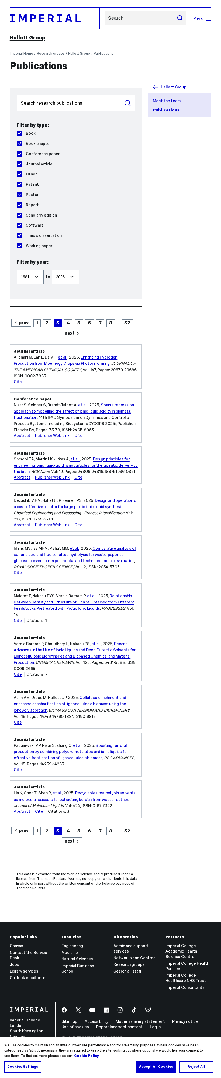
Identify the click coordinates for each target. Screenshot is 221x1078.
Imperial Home (21, 53)
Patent (32, 184)
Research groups (51, 53)
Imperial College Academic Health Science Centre (181, 951)
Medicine (69, 952)
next (70, 333)
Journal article (39, 164)
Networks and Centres (134, 957)
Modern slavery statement (140, 1021)
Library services (24, 971)
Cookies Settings (22, 1066)
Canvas (16, 945)
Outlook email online (29, 977)
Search (127, 103)
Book (30, 133)
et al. (62, 357)
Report (32, 204)
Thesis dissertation (43, 235)
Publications (103, 53)
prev (24, 323)
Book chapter (38, 143)
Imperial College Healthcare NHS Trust (185, 978)
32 (127, 323)
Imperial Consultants (185, 987)
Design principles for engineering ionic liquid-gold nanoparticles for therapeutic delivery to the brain (76, 465)
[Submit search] (179, 18)
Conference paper (42, 153)
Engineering (72, 945)
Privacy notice (185, 1021)
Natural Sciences (77, 958)
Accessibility (96, 1021)
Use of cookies (75, 1026)
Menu (198, 18)
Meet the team (167, 100)
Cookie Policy (86, 1056)
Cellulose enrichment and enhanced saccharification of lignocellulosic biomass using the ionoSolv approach (70, 703)
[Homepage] (55, 18)
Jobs (14, 964)
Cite (18, 381)
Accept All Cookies (156, 1066)
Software (34, 225)
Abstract (22, 435)
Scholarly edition (41, 215)
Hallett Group (27, 37)
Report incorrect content (119, 1026)
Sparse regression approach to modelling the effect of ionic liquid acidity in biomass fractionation (74, 411)
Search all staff (127, 971)
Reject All (196, 1066)
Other (31, 174)
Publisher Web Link (52, 435)
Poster (32, 194)
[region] (110, 1057)
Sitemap (69, 1021)
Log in (155, 1026)
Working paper (39, 245)
